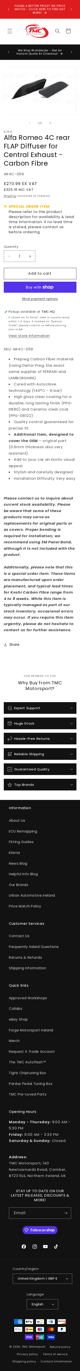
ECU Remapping (23, 831)
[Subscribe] (65, 1213)
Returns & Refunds (25, 957)
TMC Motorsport (33, 1347)
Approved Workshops (28, 998)
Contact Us (19, 936)
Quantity (11, 246)
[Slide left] (30, 123)
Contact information (56, 1361)
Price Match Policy (25, 906)
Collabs (15, 1008)
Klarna (14, 852)
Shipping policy (24, 1361)
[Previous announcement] (9, 9)
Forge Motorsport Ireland (31, 1030)
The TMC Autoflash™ (27, 1062)
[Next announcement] (71, 9)
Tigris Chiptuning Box (27, 1073)
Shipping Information (27, 968)
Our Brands (18, 885)
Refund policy (60, 1347)
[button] (9, 31)
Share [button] (14, 644)
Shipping (10, 196)
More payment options (40, 299)
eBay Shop (18, 1019)
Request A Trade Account (32, 1051)
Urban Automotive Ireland (32, 895)
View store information (29, 335)
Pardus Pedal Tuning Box (30, 1083)
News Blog (18, 863)
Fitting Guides (21, 842)
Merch (14, 1040)
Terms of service (55, 1354)
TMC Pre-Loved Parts (28, 1094)
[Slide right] (50, 123)
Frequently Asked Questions (34, 946)
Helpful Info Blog (23, 874)
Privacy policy (27, 1354)
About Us (17, 820)
